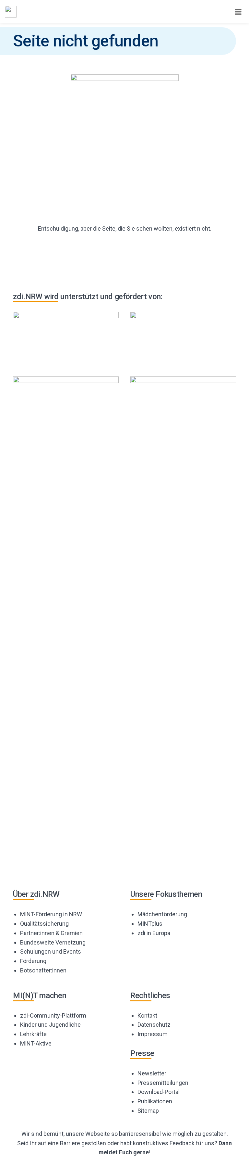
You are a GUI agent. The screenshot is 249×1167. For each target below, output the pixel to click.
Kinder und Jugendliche (50, 1024)
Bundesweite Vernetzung (53, 942)
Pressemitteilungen (162, 1082)
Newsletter (151, 1073)
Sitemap (148, 1110)
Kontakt (147, 1015)
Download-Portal (158, 1091)
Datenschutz (154, 1024)
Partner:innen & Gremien (51, 933)
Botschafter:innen (43, 970)
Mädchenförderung (162, 914)
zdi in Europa (153, 933)
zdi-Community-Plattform (53, 1015)
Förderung (33, 961)
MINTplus (149, 923)
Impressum (152, 1034)
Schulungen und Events (50, 951)
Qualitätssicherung (44, 923)
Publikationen (154, 1101)
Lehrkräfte (33, 1034)
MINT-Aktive (36, 1043)
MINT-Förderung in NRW (51, 914)
